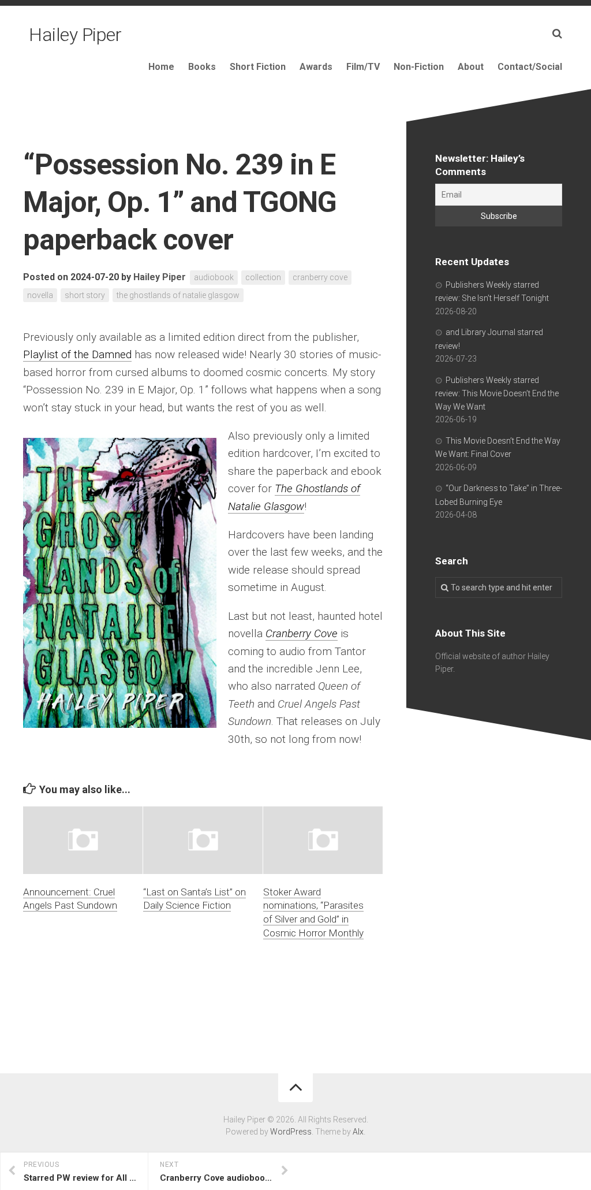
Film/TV (363, 66)
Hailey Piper (75, 35)
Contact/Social (530, 66)
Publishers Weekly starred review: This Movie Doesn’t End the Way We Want (497, 393)
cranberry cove (320, 277)
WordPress (291, 1131)
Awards (316, 66)
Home (161, 66)
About (471, 66)
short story (85, 295)
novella (40, 295)
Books (202, 66)
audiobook (214, 277)
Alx (358, 1131)
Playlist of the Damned (77, 354)
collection (263, 277)
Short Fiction (258, 66)
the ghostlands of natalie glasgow (178, 295)
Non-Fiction (419, 66)
